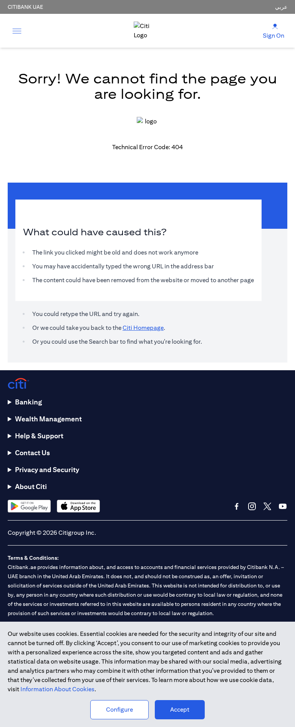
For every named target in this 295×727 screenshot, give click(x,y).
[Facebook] (236, 506)
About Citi (31, 486)
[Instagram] (252, 506)
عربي (281, 7)
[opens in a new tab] (29, 506)
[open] (17, 30)
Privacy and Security (47, 470)
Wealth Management (48, 419)
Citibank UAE (25, 7)
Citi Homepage (143, 327)
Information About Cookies (57, 689)
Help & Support (39, 436)
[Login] (275, 26)
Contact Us (32, 453)
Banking (28, 402)
